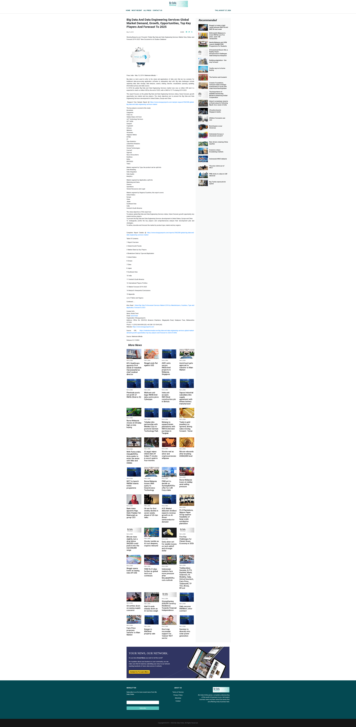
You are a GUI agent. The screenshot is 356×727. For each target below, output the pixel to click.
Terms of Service (178, 692)
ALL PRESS (147, 10)
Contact (178, 701)
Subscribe (143, 708)
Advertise (178, 698)
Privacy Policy (178, 695)
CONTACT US (157, 10)
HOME (128, 10)
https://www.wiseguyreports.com (143, 327)
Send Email (134, 316)
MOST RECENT (137, 10)
